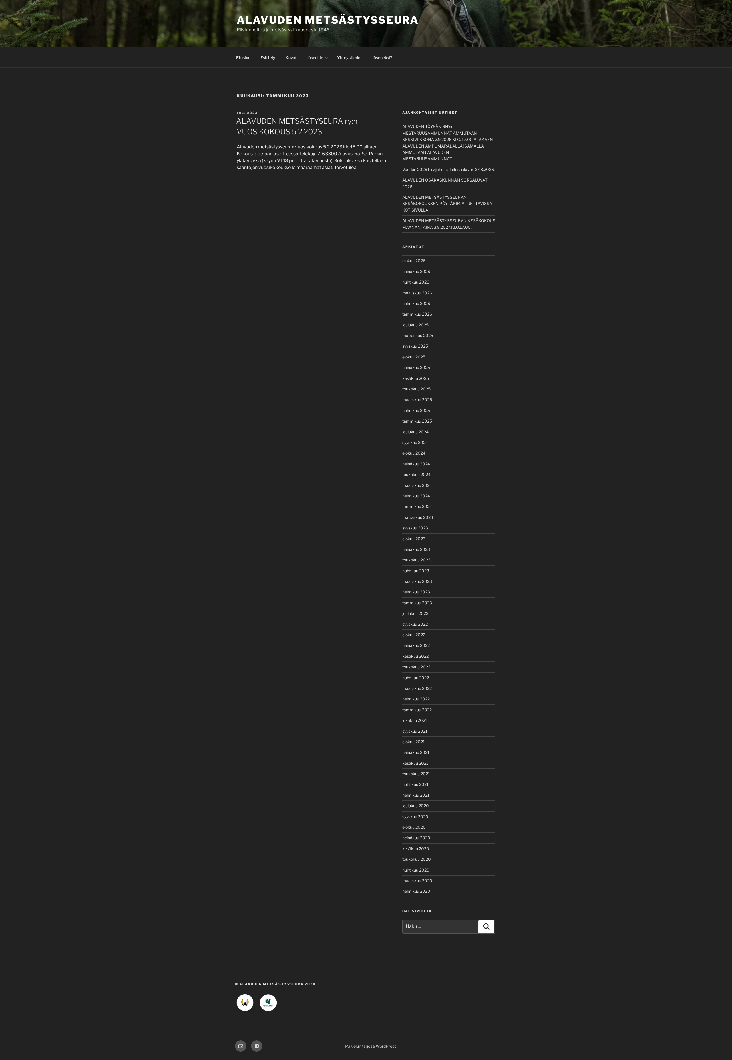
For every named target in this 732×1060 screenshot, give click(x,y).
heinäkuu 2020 (416, 837)
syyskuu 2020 (415, 816)
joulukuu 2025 (415, 324)
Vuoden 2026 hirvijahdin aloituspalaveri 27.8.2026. (448, 169)
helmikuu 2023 (416, 591)
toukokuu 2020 (416, 859)
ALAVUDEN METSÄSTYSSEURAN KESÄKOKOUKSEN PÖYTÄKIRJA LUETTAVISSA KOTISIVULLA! (447, 203)
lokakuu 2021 (414, 720)
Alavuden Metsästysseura (328, 20)
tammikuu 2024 (417, 506)
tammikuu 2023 (417, 602)
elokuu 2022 (413, 634)
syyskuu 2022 (415, 624)
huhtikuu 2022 (415, 677)
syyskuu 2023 (415, 527)
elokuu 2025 (413, 356)
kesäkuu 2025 (415, 378)
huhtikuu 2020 (415, 870)
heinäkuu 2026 (416, 271)
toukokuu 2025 (416, 388)
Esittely (267, 57)
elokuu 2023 (413, 538)
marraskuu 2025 (417, 335)
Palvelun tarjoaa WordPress (370, 1046)
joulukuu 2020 (415, 805)
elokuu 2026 (413, 260)
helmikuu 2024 (416, 495)
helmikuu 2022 (416, 698)
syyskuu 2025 (415, 346)
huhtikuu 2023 (415, 570)
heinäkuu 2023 (416, 549)
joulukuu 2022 (415, 613)
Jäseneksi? (382, 57)
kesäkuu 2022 (415, 656)
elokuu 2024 (413, 453)
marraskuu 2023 (417, 517)
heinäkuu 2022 (416, 645)
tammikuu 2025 (417, 421)
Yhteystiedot (349, 57)
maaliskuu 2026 (417, 292)
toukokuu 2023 (416, 559)
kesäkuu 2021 (415, 763)
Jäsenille (315, 57)
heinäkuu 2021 (415, 752)
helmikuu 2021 (415, 795)
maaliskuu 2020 (417, 880)
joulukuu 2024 (415, 431)
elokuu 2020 (414, 827)
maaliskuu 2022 (417, 688)
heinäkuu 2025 (416, 367)
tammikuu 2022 (417, 709)
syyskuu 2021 (414, 731)
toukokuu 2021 (416, 773)
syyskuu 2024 (415, 442)
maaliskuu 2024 (417, 485)
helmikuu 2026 (416, 303)
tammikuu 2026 (417, 314)
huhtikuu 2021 (415, 784)
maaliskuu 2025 (417, 399)
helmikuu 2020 (416, 891)
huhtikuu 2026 (415, 282)
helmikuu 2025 (416, 410)
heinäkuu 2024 (416, 463)
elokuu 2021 (413, 741)
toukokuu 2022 (416, 666)
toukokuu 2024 (416, 474)
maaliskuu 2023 (417, 581)
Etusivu (243, 57)
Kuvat (291, 57)
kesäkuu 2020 (415, 848)
